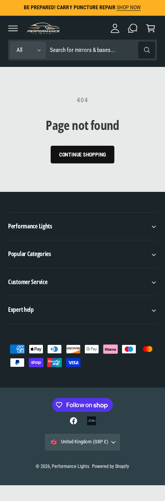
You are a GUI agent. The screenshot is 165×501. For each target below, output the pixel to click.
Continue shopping (82, 154)
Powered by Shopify (110, 466)
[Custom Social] (91, 420)
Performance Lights (70, 466)
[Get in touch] (133, 28)
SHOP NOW (129, 7)
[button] (13, 28)
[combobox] (102, 50)
